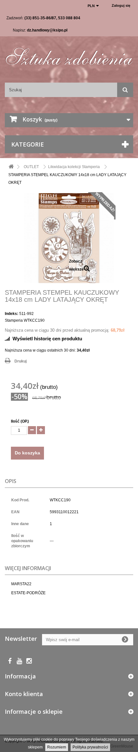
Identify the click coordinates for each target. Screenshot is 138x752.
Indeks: (11, 313)
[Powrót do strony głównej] (11, 167)
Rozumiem (56, 747)
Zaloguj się (121, 5)
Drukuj (20, 361)
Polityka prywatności (90, 747)
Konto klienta (24, 694)
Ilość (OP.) (20, 421)
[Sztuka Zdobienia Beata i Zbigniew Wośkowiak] (69, 54)
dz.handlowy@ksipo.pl (47, 30)
